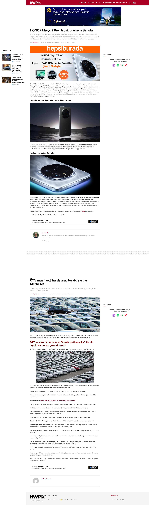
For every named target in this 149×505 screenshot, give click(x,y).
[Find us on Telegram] (123, 500)
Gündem (58, 294)
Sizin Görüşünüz (110, 2)
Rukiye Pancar (35, 294)
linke (83, 211)
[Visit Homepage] (35, 2)
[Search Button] (130, 3)
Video (99, 2)
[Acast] (126, 65)
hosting (54, 499)
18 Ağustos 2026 (16, 61)
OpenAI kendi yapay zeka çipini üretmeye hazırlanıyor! (57, 400)
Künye (49, 495)
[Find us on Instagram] (120, 500)
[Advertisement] (13, 24)
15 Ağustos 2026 (16, 73)
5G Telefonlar (122, 2)
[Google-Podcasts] (122, 65)
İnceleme (83, 2)
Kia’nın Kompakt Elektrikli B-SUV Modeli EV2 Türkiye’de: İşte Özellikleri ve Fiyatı (17, 68)
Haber (92, 2)
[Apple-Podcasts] (114, 65)
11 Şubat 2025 (43, 42)
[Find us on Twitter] (112, 500)
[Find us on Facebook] (114, 500)
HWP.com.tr (50, 499)
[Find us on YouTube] (117, 500)
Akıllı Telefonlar (55, 42)
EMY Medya (40, 501)
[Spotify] (118, 65)
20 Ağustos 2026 (16, 84)
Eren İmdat (35, 42)
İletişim (55, 495)
